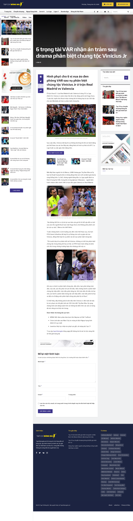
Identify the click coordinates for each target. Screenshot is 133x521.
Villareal (120, 491)
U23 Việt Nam (111, 491)
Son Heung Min (119, 485)
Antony (116, 435)
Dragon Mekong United (109, 455)
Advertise (124, 4)
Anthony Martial (106, 435)
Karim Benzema (106, 461)
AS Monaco (105, 438)
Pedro (123, 471)
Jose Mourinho (116, 458)
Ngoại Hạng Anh (31, 11)
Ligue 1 (56, 11)
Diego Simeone (115, 451)
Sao (30, 17)
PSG (122, 475)
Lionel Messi (118, 461)
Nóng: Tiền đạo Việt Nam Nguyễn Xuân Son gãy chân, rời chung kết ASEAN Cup (20, 119)
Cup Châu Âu (15, 17)
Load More (16, 190)
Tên (40, 386)
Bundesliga (65, 11)
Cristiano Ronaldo (114, 448)
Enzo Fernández (123, 455)
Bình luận (41, 361)
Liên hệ (109, 4)
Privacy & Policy (126, 505)
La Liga (49, 11)
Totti (103, 491)
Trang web (72, 394)
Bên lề (6, 17)
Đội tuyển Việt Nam (107, 495)
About (110, 505)
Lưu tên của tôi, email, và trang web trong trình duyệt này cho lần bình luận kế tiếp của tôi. (67, 404)
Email (40, 394)
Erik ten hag (105, 458)
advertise (117, 505)
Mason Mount (120, 468)
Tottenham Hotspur (119, 488)
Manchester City (114, 465)
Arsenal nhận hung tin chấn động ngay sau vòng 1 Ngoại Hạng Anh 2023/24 (20, 170)
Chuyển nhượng (19, 11)
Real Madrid (105, 478)
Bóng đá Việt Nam (77, 11)
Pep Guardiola (106, 475)
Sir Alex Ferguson (107, 485)
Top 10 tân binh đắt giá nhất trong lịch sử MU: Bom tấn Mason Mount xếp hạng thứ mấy (20, 40)
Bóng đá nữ (119, 445)
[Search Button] (128, 11)
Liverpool (104, 465)
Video (24, 17)
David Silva (105, 451)
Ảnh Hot (118, 495)
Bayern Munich (114, 441)
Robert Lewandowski (118, 478)
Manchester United (107, 468)
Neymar (116, 471)
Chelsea (104, 448)
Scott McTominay (114, 481)
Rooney (104, 481)
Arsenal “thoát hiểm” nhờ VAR (19, 138)
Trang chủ (7, 11)
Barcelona (105, 441)
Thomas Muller (106, 488)
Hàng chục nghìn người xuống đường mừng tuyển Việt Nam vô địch (19, 60)
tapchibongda (58, 331)
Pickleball (116, 475)
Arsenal (123, 435)
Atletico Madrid (115, 438)
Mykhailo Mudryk (107, 471)
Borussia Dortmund (107, 445)
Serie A (41, 11)
